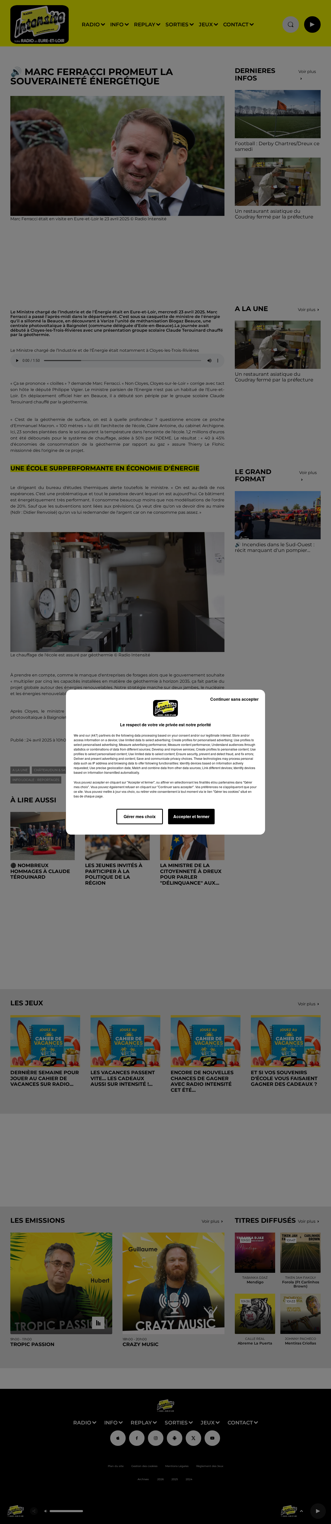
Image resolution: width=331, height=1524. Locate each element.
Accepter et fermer (191, 816)
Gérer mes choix (140, 816)
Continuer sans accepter (234, 699)
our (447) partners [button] (98, 735)
